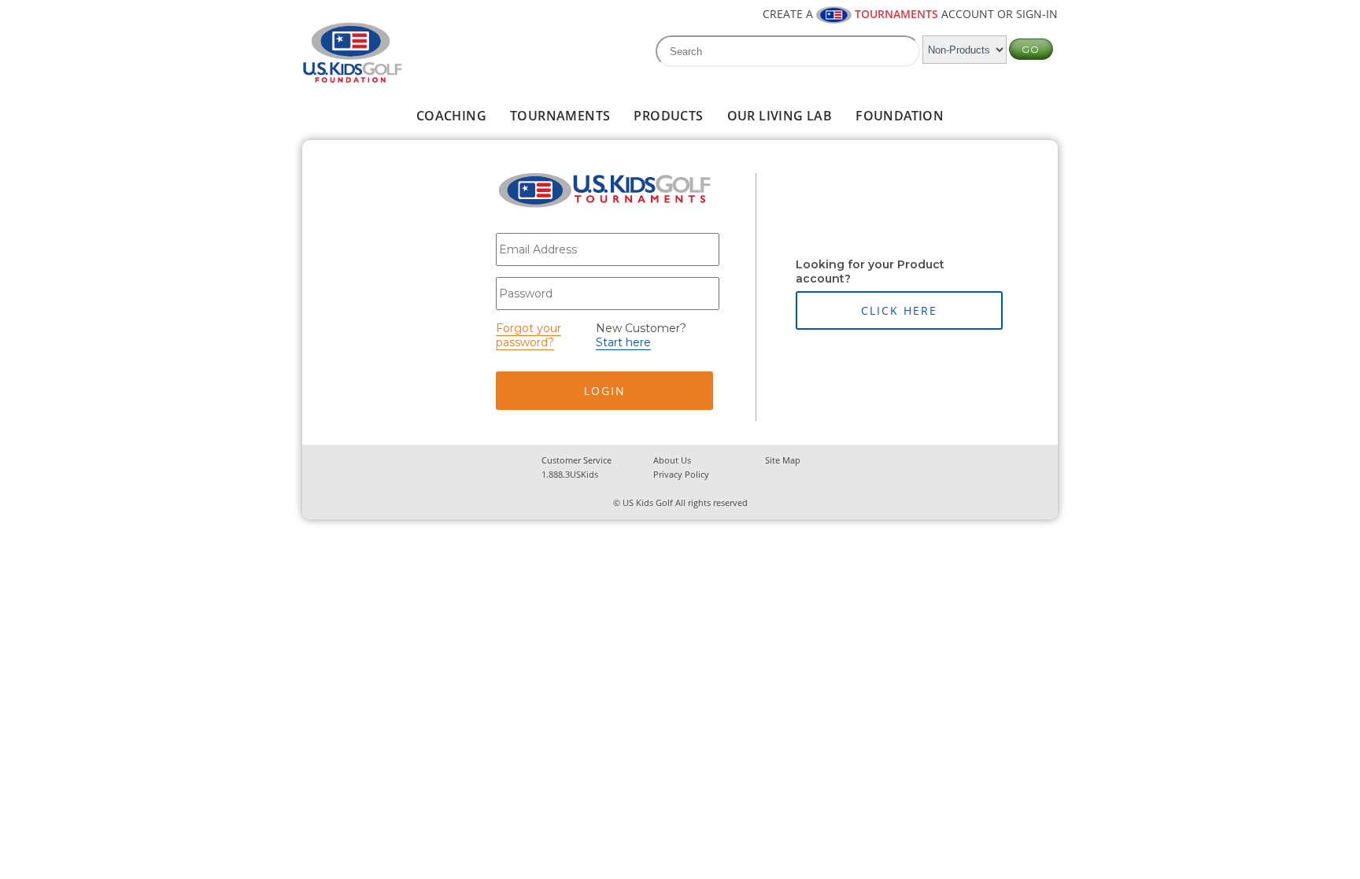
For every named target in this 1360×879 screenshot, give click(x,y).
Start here (623, 342)
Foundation (900, 115)
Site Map (782, 460)
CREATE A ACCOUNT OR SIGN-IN (910, 13)
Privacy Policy (681, 474)
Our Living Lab (780, 115)
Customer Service (576, 460)
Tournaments (560, 115)
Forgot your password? (528, 335)
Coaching (451, 115)
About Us (672, 460)
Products (668, 115)
